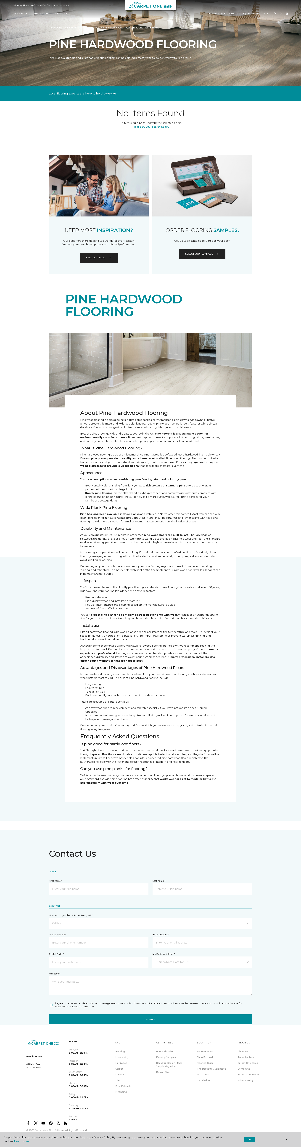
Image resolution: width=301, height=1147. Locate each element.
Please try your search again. (150, 126)
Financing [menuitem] (121, 1092)
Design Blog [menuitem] (163, 1072)
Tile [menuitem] (117, 1080)
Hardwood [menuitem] (121, 1063)
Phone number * (58, 934)
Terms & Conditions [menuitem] (249, 1074)
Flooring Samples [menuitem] (166, 1057)
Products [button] (20, 13)
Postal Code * (56, 954)
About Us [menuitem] (243, 1051)
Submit (150, 1019)
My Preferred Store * (163, 954)
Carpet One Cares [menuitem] (248, 1063)
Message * (54, 974)
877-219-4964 (61, 5)
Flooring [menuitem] (120, 1051)
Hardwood (87, 27)
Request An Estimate (254, 13)
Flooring (72, 27)
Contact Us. (110, 93)
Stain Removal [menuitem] (205, 1051)
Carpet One (55, 27)
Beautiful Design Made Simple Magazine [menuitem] (169, 1065)
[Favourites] (281, 13)
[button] (275, 13)
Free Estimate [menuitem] (123, 1086)
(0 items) (287, 14)
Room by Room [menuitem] (246, 1057)
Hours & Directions (221, 13)
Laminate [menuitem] (120, 1074)
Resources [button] (41, 13)
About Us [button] (61, 13)
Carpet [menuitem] (119, 1068)
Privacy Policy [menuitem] (245, 1080)
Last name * (158, 881)
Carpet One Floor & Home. (50, 1130)
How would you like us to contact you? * (70, 915)
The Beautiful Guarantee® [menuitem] (212, 1068)
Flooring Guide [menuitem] (205, 1063)
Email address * (160, 934)
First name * (55, 881)
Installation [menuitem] (203, 1080)
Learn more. (21, 1141)
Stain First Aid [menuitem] (205, 1057)
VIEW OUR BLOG (95, 257)
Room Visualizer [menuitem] (165, 1051)
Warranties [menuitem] (203, 1074)
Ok (249, 1139)
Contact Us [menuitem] (244, 1068)
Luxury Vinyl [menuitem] (122, 1057)
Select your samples (199, 253)
